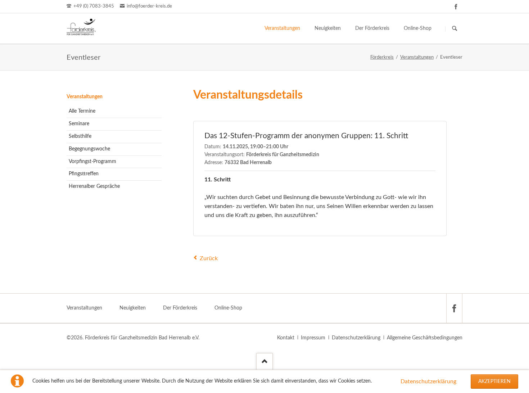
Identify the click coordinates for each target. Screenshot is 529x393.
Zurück (209, 258)
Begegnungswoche (89, 149)
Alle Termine (82, 111)
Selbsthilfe (80, 136)
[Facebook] (455, 6)
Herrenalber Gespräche (94, 186)
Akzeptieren (494, 381)
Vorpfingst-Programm (92, 161)
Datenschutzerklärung (428, 381)
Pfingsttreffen (84, 173)
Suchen (454, 29)
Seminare (79, 123)
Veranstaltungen (85, 96)
